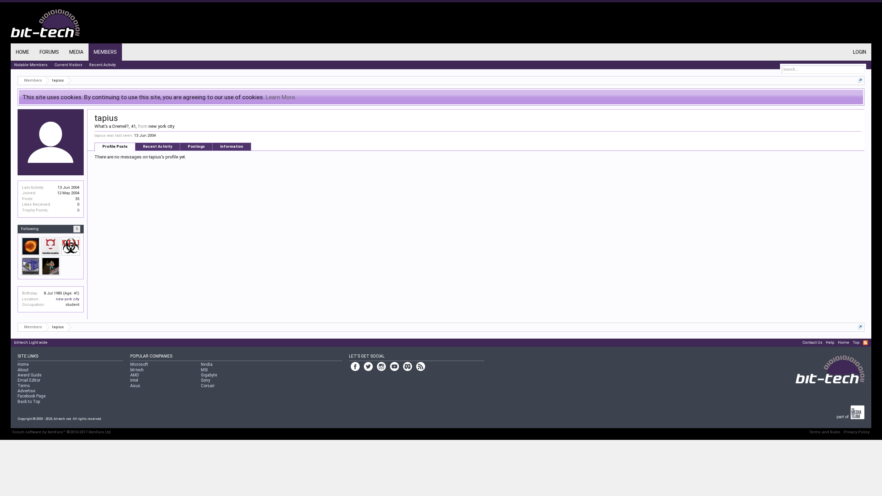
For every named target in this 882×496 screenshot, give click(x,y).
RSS (865, 342)
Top (856, 342)
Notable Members (31, 65)
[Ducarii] (50, 266)
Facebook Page (31, 396)
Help (830, 342)
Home (22, 52)
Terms (24, 385)
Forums (49, 52)
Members (105, 52)
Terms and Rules (824, 432)
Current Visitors (68, 65)
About (23, 370)
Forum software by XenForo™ (62, 432)
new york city (67, 299)
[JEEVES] (50, 246)
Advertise (26, 391)
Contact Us (812, 342)
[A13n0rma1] (70, 246)
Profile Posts (114, 146)
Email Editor (29, 380)
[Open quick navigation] (860, 80)
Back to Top (29, 401)
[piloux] (30, 246)
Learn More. (281, 97)
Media (76, 52)
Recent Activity (157, 146)
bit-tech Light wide (31, 342)
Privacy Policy (857, 432)
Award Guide (29, 375)
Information (231, 146)
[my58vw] (30, 266)
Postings (196, 146)
